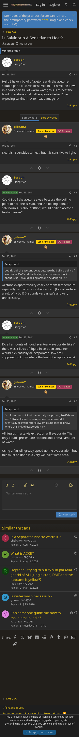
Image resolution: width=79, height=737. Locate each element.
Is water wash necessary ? (31, 596)
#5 (75, 337)
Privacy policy (33, 713)
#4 (75, 256)
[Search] (74, 4)
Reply (73, 105)
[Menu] (5, 5)
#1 (75, 74)
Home (56, 713)
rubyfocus (16, 557)
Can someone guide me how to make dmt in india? (36, 615)
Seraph (9, 43)
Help (47, 713)
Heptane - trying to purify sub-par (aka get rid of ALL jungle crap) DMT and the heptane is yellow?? (42, 574)
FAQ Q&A (30, 540)
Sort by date (29, 117)
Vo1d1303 (16, 621)
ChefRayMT (17, 540)
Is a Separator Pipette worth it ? (36, 536)
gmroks (15, 600)
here (45, 20)
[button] (7, 485)
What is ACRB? (22, 553)
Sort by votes (49, 117)
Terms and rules (12, 713)
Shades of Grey (14, 707)
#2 (75, 145)
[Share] (70, 74)
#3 (75, 192)
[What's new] (66, 4)
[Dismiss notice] (73, 15)
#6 (75, 401)
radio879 (16, 583)
